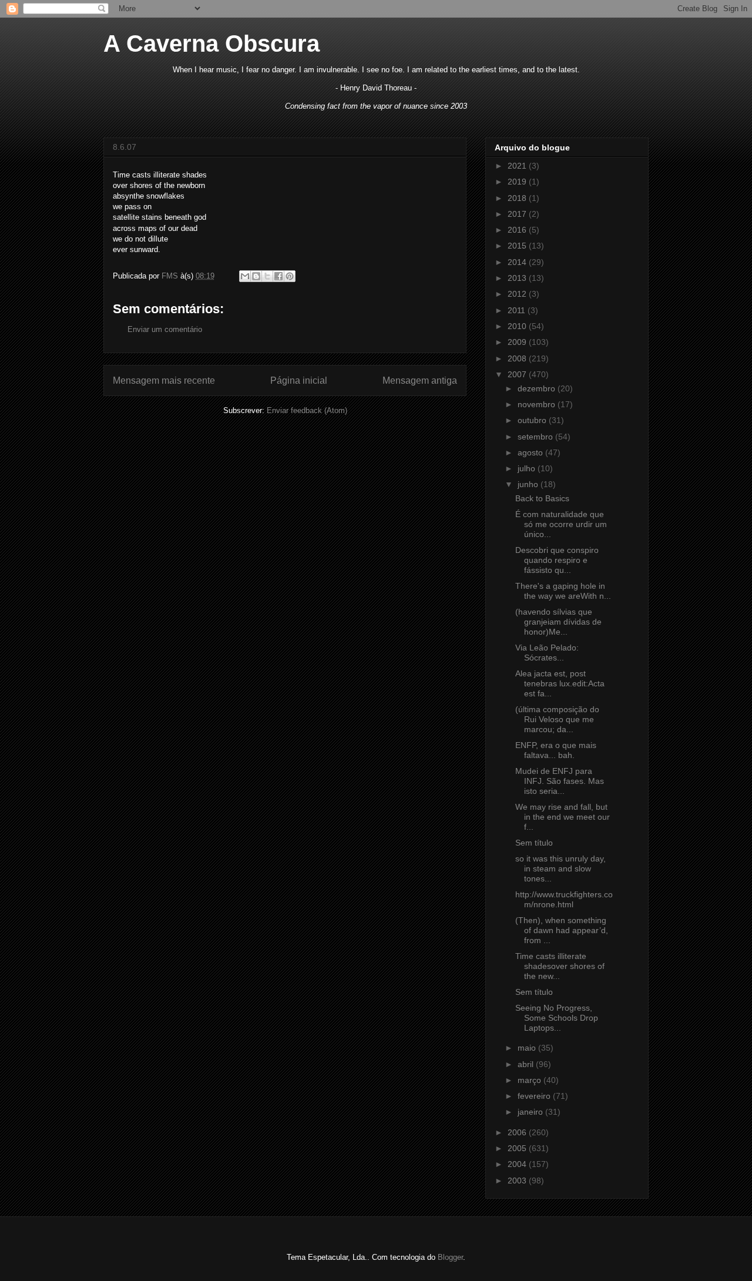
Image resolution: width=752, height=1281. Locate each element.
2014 (518, 262)
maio (528, 1047)
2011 (518, 310)
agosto (531, 452)
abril (527, 1064)
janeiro (531, 1111)
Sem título (534, 842)
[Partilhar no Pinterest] (290, 276)
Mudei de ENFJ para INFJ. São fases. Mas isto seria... (559, 781)
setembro (536, 436)
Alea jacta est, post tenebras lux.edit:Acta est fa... (560, 683)
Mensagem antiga (419, 380)
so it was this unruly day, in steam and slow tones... (560, 868)
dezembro (538, 388)
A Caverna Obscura (211, 43)
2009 (518, 342)
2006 (518, 1132)
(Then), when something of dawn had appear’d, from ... (561, 930)
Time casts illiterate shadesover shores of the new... (560, 966)
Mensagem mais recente (164, 380)
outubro (533, 420)
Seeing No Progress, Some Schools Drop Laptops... (556, 1017)
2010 (518, 326)
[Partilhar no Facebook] (278, 276)
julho (528, 468)
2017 (518, 214)
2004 (518, 1164)
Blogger (450, 1257)
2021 (518, 165)
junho (529, 484)
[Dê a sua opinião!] (256, 276)
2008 (518, 358)
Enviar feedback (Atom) (307, 410)
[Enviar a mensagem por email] (245, 276)
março (530, 1080)
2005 (518, 1148)
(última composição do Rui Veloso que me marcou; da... (557, 719)
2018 (518, 198)
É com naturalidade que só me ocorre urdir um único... (561, 524)
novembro (538, 404)
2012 (518, 294)
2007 (518, 374)
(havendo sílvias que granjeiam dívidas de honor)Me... (558, 621)
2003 (518, 1180)
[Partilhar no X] (267, 276)
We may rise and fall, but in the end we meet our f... (562, 816)
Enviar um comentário (164, 329)
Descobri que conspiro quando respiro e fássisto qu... (557, 560)
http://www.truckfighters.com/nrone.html (564, 899)
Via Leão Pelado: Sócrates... (547, 652)
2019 (518, 181)
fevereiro (535, 1096)
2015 (518, 245)
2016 (518, 229)
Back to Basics (542, 498)
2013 (518, 278)
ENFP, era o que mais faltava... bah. (555, 750)
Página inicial (298, 380)
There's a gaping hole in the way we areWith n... (563, 591)
